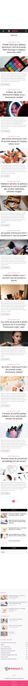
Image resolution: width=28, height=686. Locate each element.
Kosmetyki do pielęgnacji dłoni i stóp (9, 654)
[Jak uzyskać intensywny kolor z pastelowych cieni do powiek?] (14, 247)
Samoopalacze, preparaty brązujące (9, 659)
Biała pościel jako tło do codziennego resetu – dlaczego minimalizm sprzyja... (18, 602)
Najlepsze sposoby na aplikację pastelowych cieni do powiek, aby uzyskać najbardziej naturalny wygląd (14, 187)
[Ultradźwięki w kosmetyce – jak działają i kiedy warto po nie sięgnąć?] (4, 529)
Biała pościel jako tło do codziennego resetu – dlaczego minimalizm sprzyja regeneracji (17, 521)
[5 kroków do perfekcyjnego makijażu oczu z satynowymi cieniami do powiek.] (14, 430)
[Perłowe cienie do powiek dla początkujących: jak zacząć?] (14, 472)
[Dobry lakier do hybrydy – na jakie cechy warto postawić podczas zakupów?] (4, 515)
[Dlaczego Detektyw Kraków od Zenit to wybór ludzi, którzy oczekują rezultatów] (4, 536)
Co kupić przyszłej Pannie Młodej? (15, 619)
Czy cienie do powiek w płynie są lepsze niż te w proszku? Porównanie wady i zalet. (14, 324)
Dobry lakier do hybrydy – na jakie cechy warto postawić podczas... (17, 596)
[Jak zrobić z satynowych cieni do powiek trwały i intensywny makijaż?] (14, 383)
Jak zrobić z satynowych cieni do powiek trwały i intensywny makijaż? (14, 369)
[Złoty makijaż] (4, 634)
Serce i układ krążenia (5, 646)
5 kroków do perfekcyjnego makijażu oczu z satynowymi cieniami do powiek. (14, 416)
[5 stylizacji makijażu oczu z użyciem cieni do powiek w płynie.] (14, 292)
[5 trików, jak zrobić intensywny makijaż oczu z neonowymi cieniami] (14, 109)
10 (16, 501)
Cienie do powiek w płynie (14, 319)
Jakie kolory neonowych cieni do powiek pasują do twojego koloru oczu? (14, 141)
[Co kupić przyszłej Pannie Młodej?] (4, 621)
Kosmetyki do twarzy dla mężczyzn (8, 642)
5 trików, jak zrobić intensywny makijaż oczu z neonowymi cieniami (14, 95)
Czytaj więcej (5, 84)
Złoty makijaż (11, 632)
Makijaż (2, 644)
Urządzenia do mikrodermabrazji (8, 650)
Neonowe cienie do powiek (14, 89)
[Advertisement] (14, 14)
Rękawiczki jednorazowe (6, 648)
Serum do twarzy (4, 657)
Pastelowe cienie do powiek (13, 181)
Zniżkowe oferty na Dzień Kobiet (15, 625)
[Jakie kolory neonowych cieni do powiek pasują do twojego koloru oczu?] (14, 155)
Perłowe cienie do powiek (14, 42)
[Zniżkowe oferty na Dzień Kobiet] (4, 627)
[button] (26, 31)
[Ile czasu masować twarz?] (4, 542)
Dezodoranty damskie (5, 652)
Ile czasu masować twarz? (14, 540)
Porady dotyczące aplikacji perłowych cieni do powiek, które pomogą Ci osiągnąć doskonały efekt (14, 48)
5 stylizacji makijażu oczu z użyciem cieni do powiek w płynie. (14, 278)
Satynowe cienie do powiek (13, 364)
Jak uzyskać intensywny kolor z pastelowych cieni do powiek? (14, 234)
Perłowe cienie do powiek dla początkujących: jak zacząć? (14, 460)
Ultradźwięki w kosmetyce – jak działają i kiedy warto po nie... (17, 609)
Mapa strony (14, 682)
